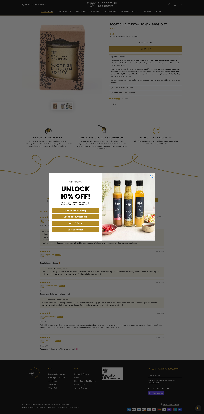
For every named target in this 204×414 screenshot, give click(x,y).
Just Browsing (75, 229)
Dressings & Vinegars (75, 216)
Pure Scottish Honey (75, 210)
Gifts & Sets (75, 223)
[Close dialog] (152, 176)
